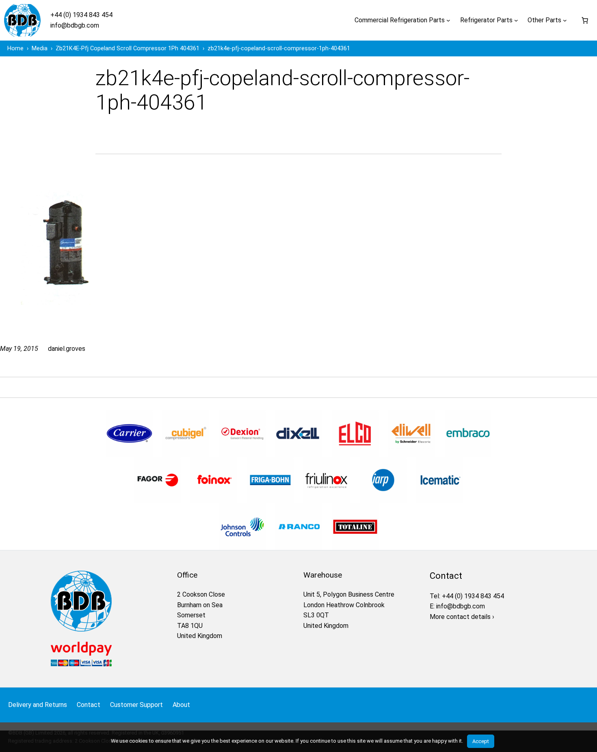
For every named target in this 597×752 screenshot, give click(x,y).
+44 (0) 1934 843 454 (81, 15)
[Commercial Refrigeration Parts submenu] (448, 20)
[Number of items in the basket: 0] (585, 20)
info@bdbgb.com (74, 25)
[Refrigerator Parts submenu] (516, 20)
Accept (480, 741)
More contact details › (462, 617)
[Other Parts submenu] (565, 20)
